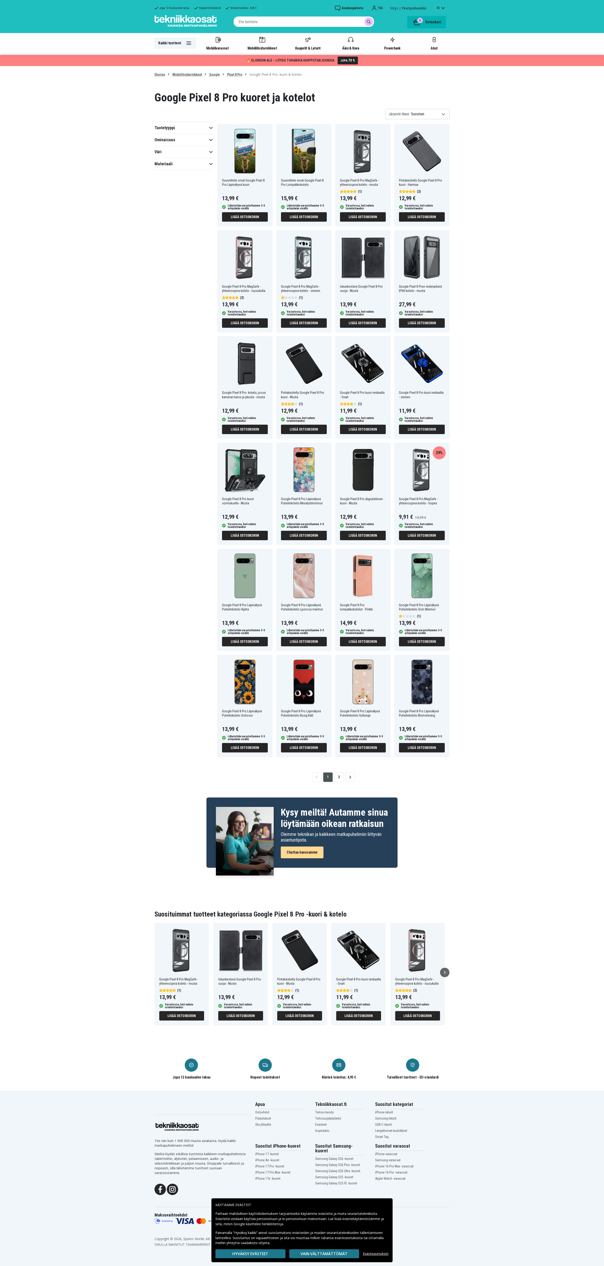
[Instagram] (172, 1188)
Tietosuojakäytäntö (328, 1118)
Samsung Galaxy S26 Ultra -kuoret (337, 1171)
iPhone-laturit (384, 1112)
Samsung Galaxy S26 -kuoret (334, 1159)
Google (214, 74)
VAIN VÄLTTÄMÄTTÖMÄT (324, 1253)
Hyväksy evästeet (250, 1253)
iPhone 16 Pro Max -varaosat (394, 1166)
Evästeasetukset (376, 1253)
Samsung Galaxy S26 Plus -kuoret (337, 1165)
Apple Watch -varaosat (390, 1178)
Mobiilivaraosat (217, 48)
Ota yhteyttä (263, 1124)
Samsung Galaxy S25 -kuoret (334, 1177)
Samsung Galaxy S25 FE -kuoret (336, 1183)
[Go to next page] (350, 777)
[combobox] (304, 22)
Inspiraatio (322, 1131)
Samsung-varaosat (388, 1160)
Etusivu (160, 74)
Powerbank (392, 48)
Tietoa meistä (324, 1112)
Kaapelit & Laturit (308, 48)
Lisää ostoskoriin (245, 217)
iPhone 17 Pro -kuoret (269, 1166)
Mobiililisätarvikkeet (262, 48)
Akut (434, 48)
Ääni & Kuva (350, 48)
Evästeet (321, 1124)
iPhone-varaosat (386, 1154)
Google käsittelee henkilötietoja (258, 1224)
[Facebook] (160, 1188)
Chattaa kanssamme (302, 852)
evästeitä (326, 1213)
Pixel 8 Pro (234, 74)
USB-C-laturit (383, 1124)
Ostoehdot (262, 1112)
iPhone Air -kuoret (267, 1160)
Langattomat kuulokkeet (391, 1131)
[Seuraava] (444, 972)
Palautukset (263, 1118)
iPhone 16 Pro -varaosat (391, 1172)
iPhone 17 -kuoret (267, 1154)
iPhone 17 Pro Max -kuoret (272, 1172)
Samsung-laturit (385, 1118)
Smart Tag (382, 1137)
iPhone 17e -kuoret (268, 1178)
